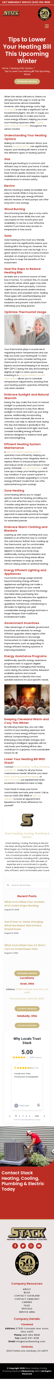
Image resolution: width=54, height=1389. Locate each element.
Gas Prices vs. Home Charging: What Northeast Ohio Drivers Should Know (23, 925)
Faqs (27, 1305)
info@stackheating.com (30, 1341)
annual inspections (32, 468)
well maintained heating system (23, 451)
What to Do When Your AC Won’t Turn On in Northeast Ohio (25, 947)
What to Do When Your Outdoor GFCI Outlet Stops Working (24, 903)
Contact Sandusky (27, 1298)
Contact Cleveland (27, 1295)
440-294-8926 (31, 1334)
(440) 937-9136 (29, 1338)
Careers (27, 1302)
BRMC (37, 1371)
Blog (27, 1292)
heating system (21, 146)
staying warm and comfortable (23, 124)
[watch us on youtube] (39, 1246)
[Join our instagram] (31, 1246)
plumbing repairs (30, 776)
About (27, 1289)
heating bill (10, 109)
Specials (27, 1308)
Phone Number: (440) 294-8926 (27, 998)
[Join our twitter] (23, 1246)
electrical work (12, 779)
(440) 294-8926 (41, 2)
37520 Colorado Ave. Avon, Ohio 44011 (32, 1330)
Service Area (27, 1311)
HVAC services (12, 776)
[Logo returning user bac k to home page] (14, 13)
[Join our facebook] (15, 1246)
